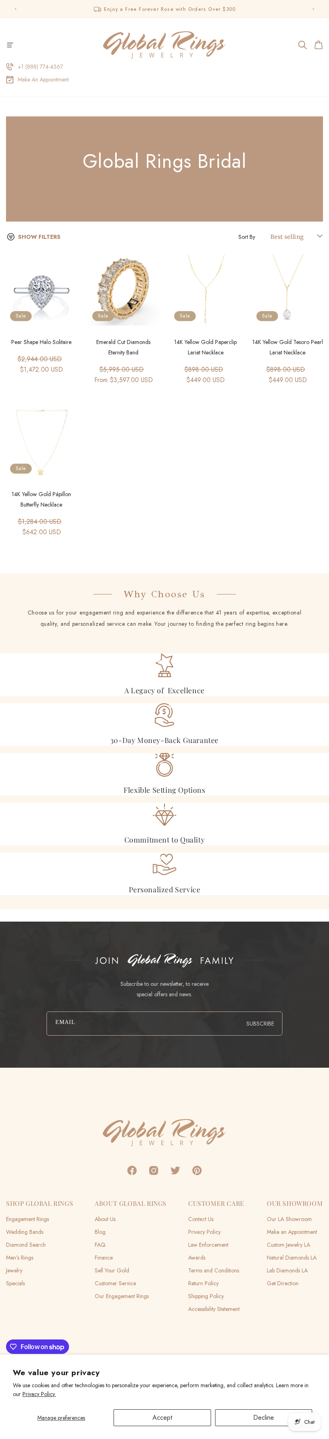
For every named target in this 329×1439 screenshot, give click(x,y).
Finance (104, 1258)
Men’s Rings (19, 1258)
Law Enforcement (208, 1245)
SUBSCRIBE (260, 1024)
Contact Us (200, 1219)
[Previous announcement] (15, 9)
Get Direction (283, 1283)
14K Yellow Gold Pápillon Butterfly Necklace (41, 499)
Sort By (246, 237)
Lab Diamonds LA (287, 1270)
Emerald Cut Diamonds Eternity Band (123, 347)
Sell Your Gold (112, 1270)
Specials (15, 1283)
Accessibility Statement (214, 1309)
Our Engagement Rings (122, 1296)
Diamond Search (26, 1245)
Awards (196, 1258)
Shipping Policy (206, 1296)
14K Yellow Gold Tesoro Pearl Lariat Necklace (287, 347)
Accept (162, 1417)
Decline (263, 1417)
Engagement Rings (27, 1219)
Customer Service (115, 1283)
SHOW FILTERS (39, 237)
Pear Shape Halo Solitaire (41, 342)
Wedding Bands (24, 1232)
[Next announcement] (313, 9)
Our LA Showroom (289, 1219)
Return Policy (203, 1283)
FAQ (100, 1245)
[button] (10, 45)
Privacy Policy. (39, 1394)
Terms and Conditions (213, 1270)
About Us (105, 1219)
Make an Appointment (292, 1232)
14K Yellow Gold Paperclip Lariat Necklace (205, 347)
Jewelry (14, 1270)
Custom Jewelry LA (288, 1245)
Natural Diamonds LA (292, 1258)
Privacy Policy (204, 1232)
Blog (100, 1232)
